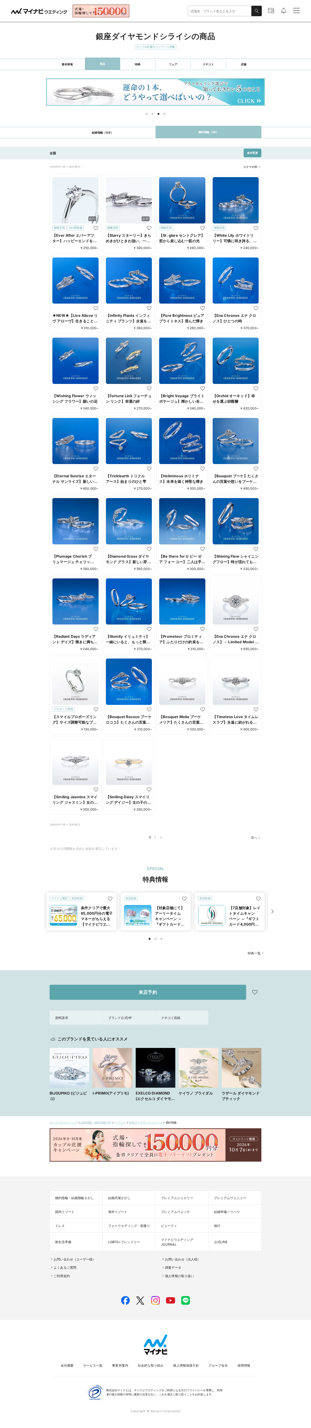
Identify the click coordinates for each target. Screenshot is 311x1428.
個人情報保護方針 (186, 1365)
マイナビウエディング (63, 1122)
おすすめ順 (250, 166)
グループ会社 (218, 1365)
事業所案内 (120, 1365)
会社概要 (67, 1365)
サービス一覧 (92, 1365)
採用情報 (243, 1365)
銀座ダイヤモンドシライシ (145, 1122)
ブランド (120, 1122)
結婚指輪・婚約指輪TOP (96, 1122)
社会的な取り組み (150, 1365)
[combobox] (220, 11)
